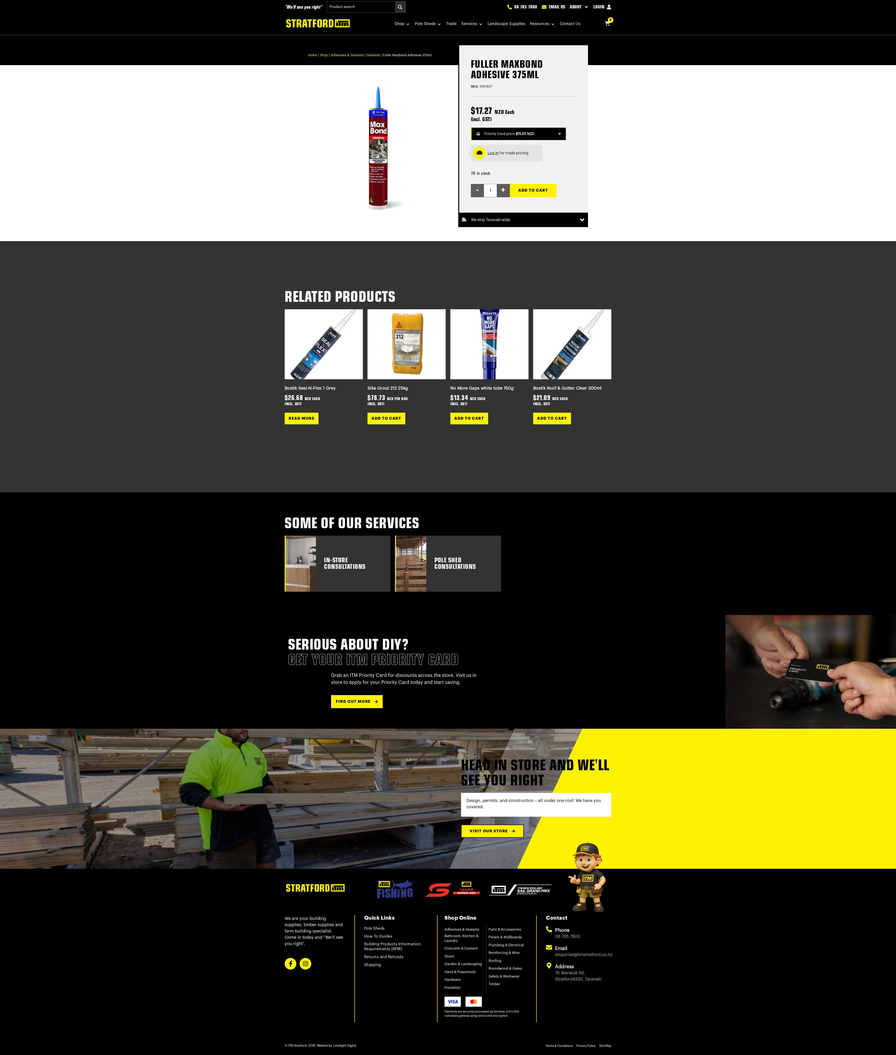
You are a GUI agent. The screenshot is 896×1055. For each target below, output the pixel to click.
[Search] (400, 7)
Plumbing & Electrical (506, 945)
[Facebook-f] (290, 964)
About (576, 7)
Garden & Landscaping (463, 964)
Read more (302, 418)
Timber (494, 984)
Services (469, 24)
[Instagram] (305, 964)
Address (564, 966)
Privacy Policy (586, 1045)
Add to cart (533, 190)
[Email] (549, 947)
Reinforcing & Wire (504, 953)
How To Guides (378, 936)
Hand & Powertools (460, 972)
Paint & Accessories (505, 929)
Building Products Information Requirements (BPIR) (392, 946)
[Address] (549, 966)
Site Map (605, 1045)
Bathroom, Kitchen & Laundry (461, 938)
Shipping (372, 965)
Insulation (452, 987)
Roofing (495, 961)
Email (561, 948)
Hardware (452, 979)
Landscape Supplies (506, 24)
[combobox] (361, 7)
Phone (562, 930)
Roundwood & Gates (505, 968)
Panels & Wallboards (505, 937)
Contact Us (570, 24)
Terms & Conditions (559, 1045)
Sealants (373, 55)
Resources (539, 24)
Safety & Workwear (504, 976)
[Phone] (549, 929)
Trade (451, 24)
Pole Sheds (425, 24)
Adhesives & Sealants (347, 55)
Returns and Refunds (384, 957)
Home (312, 55)
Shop (399, 24)
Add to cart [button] (386, 418)
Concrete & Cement (461, 948)
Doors (449, 956)
